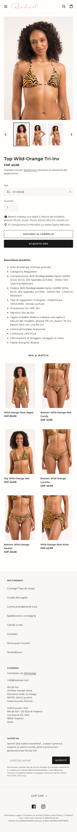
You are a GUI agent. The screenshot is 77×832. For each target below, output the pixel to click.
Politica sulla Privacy (53, 815)
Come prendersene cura (22, 606)
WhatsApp (30, 673)
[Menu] (5, 6)
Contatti (12, 634)
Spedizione (30, 170)
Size (6, 185)
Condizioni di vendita (32, 815)
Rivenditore (14, 652)
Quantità (8, 201)
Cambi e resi (15, 625)
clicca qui (21, 775)
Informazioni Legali (12, 815)
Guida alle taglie (17, 597)
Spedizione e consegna (21, 615)
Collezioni (68, 815)
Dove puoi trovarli (18, 643)
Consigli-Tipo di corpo (21, 588)
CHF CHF (37, 796)
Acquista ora (38, 243)
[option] (21, 134)
